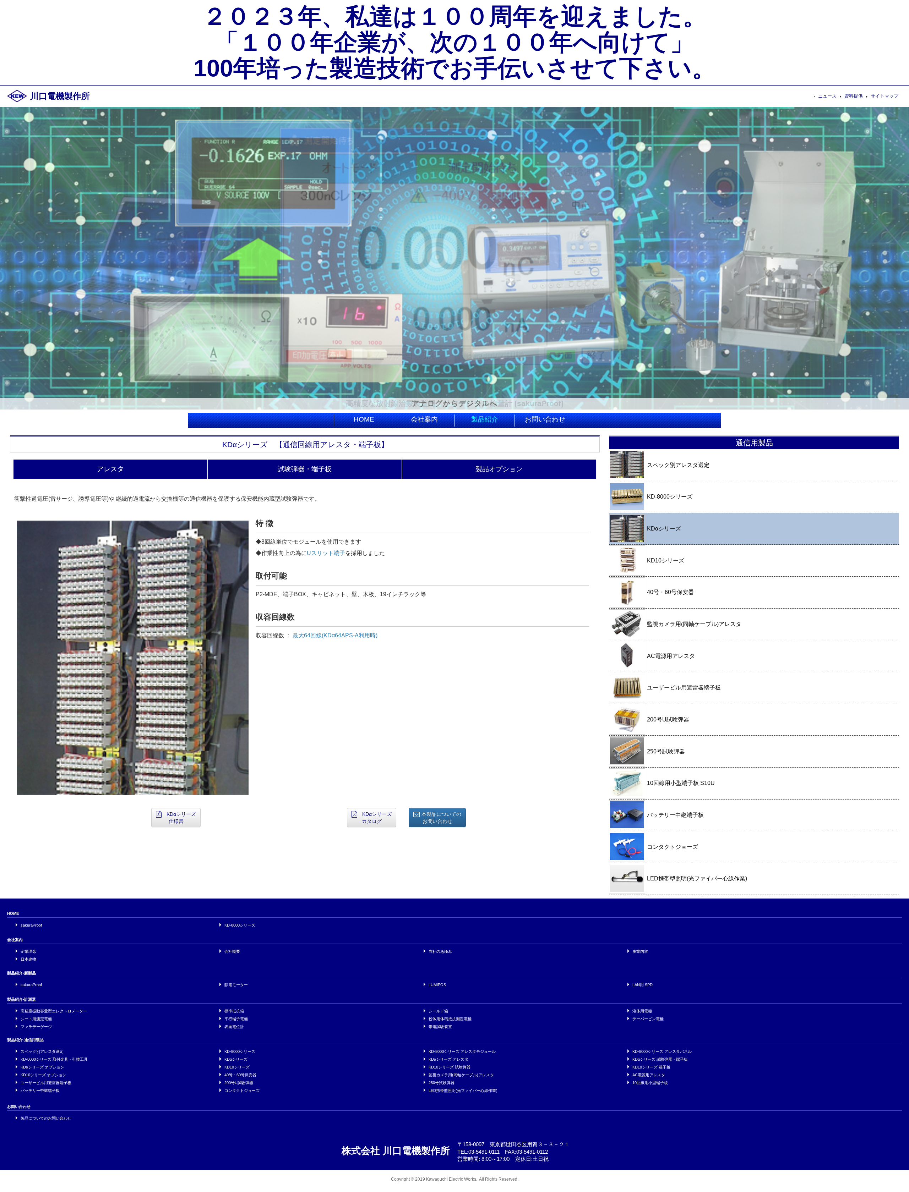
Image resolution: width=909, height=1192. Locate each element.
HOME (364, 419)
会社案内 (424, 419)
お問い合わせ (545, 419)
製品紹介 (484, 419)
